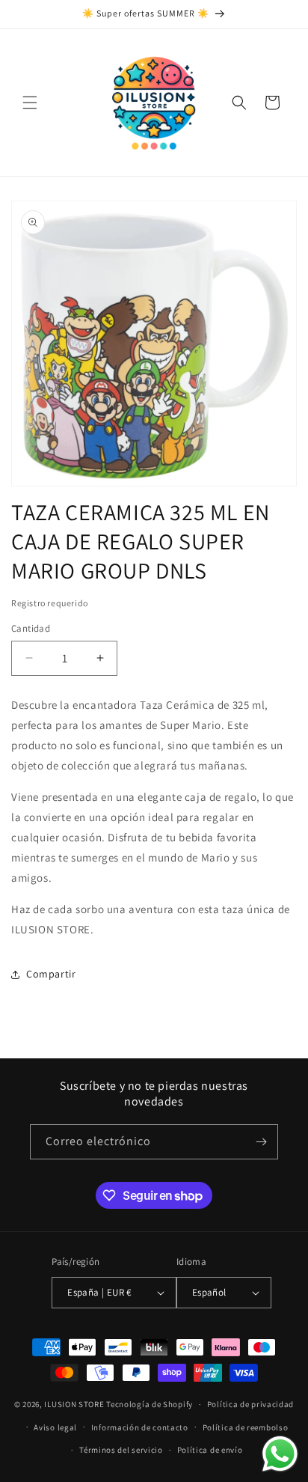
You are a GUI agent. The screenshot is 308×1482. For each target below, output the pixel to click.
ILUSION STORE (74, 1404)
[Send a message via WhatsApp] (280, 1454)
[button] (29, 102)
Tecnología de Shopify (149, 1404)
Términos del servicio (121, 1450)
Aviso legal (55, 1427)
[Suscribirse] (260, 1141)
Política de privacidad (250, 1404)
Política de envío (210, 1450)
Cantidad (30, 628)
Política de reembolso (246, 1427)
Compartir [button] (51, 974)
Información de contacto (139, 1427)
